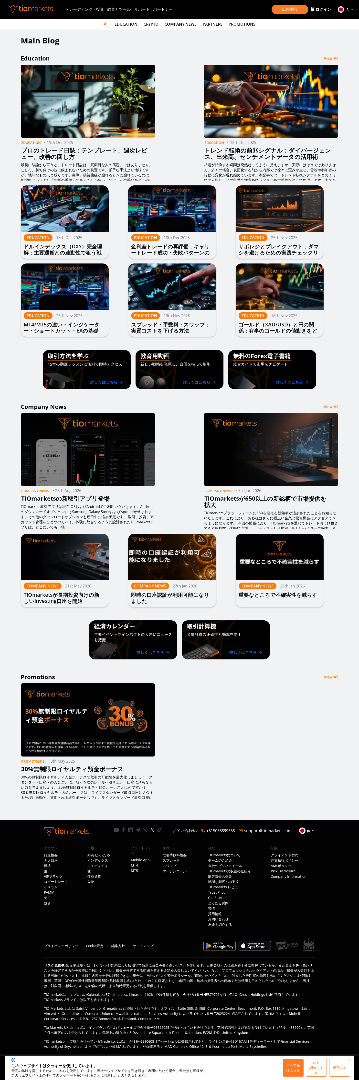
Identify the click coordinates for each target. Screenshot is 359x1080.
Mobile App (140, 860)
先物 (90, 881)
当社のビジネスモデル (225, 866)
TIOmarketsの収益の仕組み (229, 871)
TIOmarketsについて (224, 855)
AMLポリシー (281, 866)
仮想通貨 (94, 876)
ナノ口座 (51, 860)
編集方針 (118, 945)
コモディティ (97, 866)
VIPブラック (53, 876)
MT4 (134, 865)
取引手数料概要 (175, 855)
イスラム (51, 887)
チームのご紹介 (220, 860)
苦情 (211, 908)
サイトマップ (143, 945)
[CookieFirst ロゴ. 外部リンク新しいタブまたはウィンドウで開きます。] (13, 1060)
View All (331, 58)
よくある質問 (218, 903)
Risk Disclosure (283, 871)
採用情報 (215, 914)
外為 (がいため (98, 855)
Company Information (288, 876)
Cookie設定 (95, 945)
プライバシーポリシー (61, 945)
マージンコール (175, 871)
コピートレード (56, 881)
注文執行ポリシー (284, 860)
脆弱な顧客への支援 (223, 881)
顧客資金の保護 (220, 876)
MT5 (134, 870)
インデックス (97, 860)
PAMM (49, 892)
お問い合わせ (218, 919)
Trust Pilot (216, 892)
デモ (47, 898)
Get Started (217, 898)
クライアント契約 (284, 855)
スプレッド (171, 860)
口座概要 (51, 855)
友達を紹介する (220, 924)
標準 (47, 866)
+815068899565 (220, 830)
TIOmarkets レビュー (225, 887)
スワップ (169, 866)
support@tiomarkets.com (268, 830)
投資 (100, 9)
